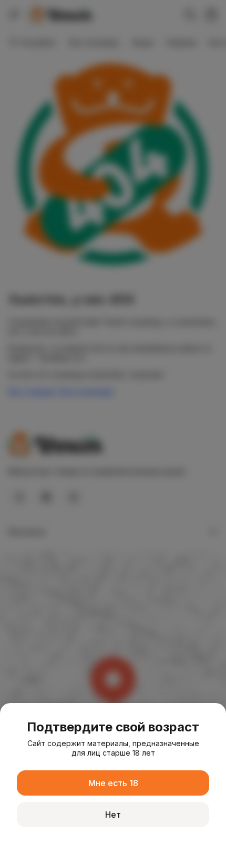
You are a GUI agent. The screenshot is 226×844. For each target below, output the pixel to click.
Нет (113, 814)
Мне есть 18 (113, 783)
